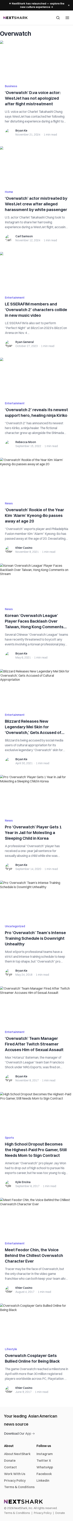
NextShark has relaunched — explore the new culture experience (36, 5)
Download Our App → (19, 1433)
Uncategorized (15, 926)
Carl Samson (24, 236)
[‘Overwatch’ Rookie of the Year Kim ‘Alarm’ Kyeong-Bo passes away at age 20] (36, 477)
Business (11, 86)
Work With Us (14, 1474)
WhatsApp (44, 1467)
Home (9, 192)
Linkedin (42, 1480)
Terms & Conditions (19, 1487)
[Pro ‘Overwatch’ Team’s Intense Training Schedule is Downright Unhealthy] (36, 900)
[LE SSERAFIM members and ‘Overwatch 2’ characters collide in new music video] (36, 271)
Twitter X (43, 1460)
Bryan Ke (21, 130)
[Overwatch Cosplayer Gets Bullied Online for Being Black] (36, 1323)
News (9, 503)
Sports (9, 1137)
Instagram (44, 1454)
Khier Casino (23, 548)
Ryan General (24, 342)
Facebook (44, 1474)
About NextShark (17, 1454)
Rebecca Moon (25, 442)
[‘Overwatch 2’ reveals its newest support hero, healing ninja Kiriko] (36, 377)
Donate (10, 1460)
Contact (10, 1467)
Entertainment (15, 297)
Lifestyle (11, 1349)
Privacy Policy (15, 1480)
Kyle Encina (23, 1182)
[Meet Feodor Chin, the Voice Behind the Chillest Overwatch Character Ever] (36, 1217)
